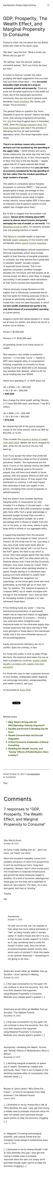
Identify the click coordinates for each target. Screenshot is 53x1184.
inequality (23, 240)
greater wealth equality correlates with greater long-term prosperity (25, 663)
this (9, 121)
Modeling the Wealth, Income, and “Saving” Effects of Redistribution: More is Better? (28, 752)
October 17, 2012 (15, 919)
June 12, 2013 (10, 1143)
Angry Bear (25, 690)
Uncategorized (33, 774)
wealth (15, 240)
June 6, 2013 (9, 1098)
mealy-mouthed (21, 101)
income (32, 243)
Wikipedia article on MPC (15, 226)
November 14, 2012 (12, 1016)
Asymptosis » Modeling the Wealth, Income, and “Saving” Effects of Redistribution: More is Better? (26, 1050)
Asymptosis (13, 916)
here (30, 683)
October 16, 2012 (11, 843)
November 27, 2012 (12, 1057)
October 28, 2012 (11, 977)
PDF (31, 594)
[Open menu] (48, 5)
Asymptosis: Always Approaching (19, 5)
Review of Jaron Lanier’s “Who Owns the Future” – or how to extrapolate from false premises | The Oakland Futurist (24, 1092)
